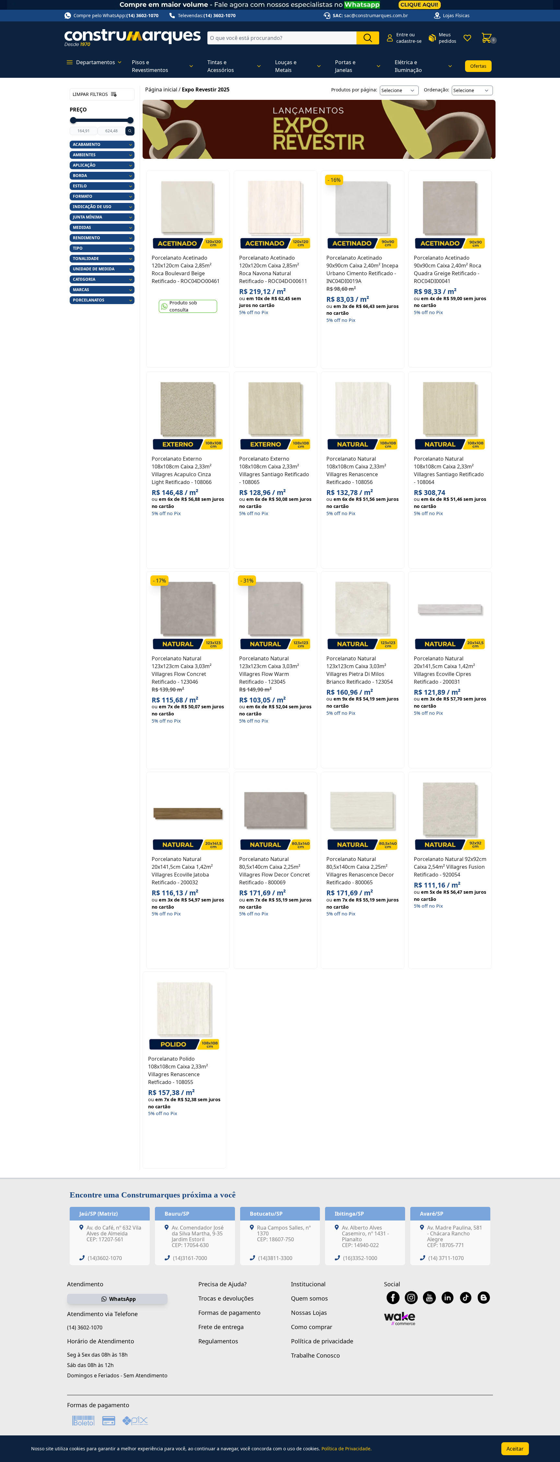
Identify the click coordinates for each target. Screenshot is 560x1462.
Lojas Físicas (456, 15)
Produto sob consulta (183, 306)
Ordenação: (436, 90)
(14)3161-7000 (190, 1258)
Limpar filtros (90, 94)
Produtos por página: (354, 90)
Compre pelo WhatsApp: (116, 15)
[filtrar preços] (129, 131)
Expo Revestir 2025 (205, 89)
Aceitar (515, 1448)
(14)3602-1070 (105, 1258)
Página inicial (161, 89)
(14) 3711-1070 (446, 1258)
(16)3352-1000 (360, 1258)
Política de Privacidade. (346, 1448)
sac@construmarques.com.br (376, 15)
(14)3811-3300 (275, 1258)
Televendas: (207, 15)
